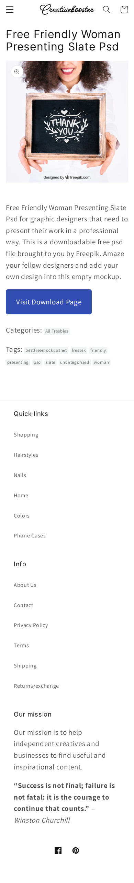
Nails (20, 475)
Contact (23, 605)
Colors (22, 515)
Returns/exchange (36, 685)
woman (101, 362)
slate (50, 362)
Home (21, 495)
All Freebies (56, 331)
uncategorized (74, 362)
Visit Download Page (48, 301)
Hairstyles (26, 454)
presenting (18, 362)
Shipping (25, 665)
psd (37, 362)
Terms (21, 645)
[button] (10, 9)
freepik (79, 350)
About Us (25, 585)
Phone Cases (30, 535)
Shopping (26, 434)
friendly (98, 350)
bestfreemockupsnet (46, 350)
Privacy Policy (31, 625)
